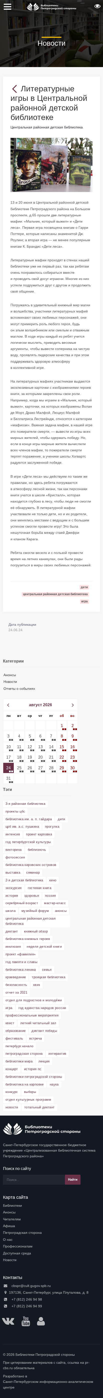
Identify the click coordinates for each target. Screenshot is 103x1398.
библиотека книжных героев (28, 939)
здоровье (31, 895)
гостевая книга (40, 888)
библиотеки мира (19, 1061)
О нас (7, 1240)
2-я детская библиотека (24, 880)
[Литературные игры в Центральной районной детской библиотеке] (51, 165)
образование (16, 1031)
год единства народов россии (42, 1008)
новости (12, 1107)
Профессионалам (17, 1246)
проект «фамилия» (21, 954)
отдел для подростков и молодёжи (34, 1000)
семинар (33, 872)
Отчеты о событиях (19, 689)
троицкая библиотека (48, 977)
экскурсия (14, 888)
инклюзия (13, 946)
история (12, 895)
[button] (96, 8)
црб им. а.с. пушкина (22, 826)
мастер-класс (55, 903)
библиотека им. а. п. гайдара (29, 819)
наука (54, 1084)
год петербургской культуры (28, 842)
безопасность (16, 985)
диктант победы (44, 1031)
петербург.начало (19, 1046)
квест (10, 1023)
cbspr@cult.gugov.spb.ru (30, 1286)
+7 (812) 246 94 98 (26, 1299)
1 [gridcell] (62, 726)
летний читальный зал (38, 1023)
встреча (35, 1038)
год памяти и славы (21, 962)
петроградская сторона (24, 1053)
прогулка (52, 826)
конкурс (12, 1092)
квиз (36, 985)
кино (52, 880)
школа (11, 911)
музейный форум (35, 911)
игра (9, 1008)
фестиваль (14, 1038)
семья (47, 969)
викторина (14, 850)
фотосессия (15, 857)
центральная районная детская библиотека (31, 921)
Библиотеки (12, 1205)
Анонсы (10, 675)
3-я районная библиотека (25, 804)
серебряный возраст (22, 903)
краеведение (16, 977)
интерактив (57, 1053)
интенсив (13, 834)
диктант (12, 931)
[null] (15, 88)
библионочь (37, 850)
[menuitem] (51, 1205)
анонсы (60, 911)
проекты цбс (15, 811)
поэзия (50, 895)
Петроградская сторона (22, 1233)
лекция (44, 1061)
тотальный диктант (39, 1107)
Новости (10, 682)
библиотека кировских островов (31, 865)
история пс (33, 1069)
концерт (12, 1069)
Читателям (12, 1219)
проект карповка (39, 834)
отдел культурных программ (28, 1099)
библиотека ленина (21, 969)
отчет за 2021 (16, 992)
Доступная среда (17, 1253)
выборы (30, 1092)
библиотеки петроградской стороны (34, 1077)
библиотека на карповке (25, 1084)
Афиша (9, 1226)
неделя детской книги (44, 946)
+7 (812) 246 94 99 (26, 1306)
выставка (13, 872)
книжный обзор (36, 931)
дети (61, 819)
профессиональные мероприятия (32, 1015)
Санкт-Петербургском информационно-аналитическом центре (48, 1384)
